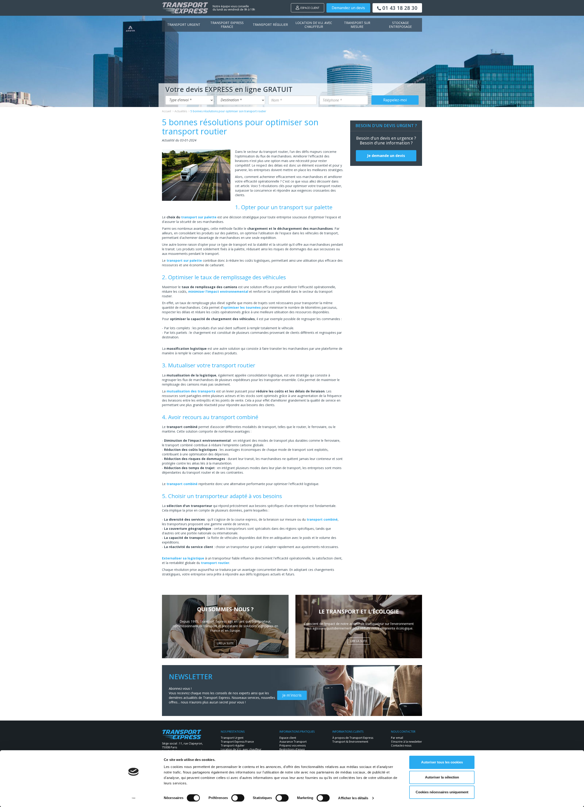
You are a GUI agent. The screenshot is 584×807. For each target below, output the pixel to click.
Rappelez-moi (395, 99)
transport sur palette (198, 217)
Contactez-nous (401, 745)
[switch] (237, 798)
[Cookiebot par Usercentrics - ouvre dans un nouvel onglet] (134, 798)
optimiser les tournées (242, 307)
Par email (397, 738)
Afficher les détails (353, 798)
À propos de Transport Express (352, 738)
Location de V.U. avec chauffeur (313, 25)
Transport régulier (270, 24)
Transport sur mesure (357, 25)
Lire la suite (225, 643)
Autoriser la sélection (442, 777)
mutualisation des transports (191, 391)
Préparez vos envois (292, 745)
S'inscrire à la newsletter (406, 742)
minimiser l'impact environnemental (218, 291)
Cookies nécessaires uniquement (442, 792)
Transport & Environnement (350, 742)
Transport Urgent (183, 24)
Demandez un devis (348, 7)
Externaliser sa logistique (183, 558)
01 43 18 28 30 (399, 7)
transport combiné (182, 484)
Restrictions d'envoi (292, 749)
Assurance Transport (293, 742)
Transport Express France (227, 25)
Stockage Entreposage (400, 25)
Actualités (181, 111)
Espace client (309, 8)
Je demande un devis (386, 155)
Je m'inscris (292, 695)
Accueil (166, 111)
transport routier (215, 563)
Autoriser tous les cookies (442, 762)
